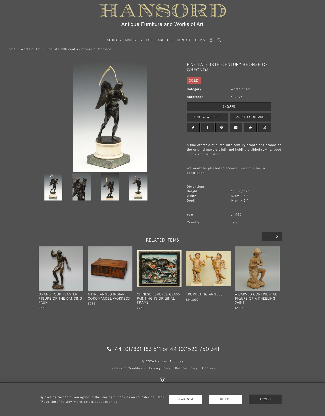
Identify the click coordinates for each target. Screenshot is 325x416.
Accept (265, 399)
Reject (225, 399)
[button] (219, 40)
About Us (166, 40)
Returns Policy (186, 368)
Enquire (229, 106)
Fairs (150, 40)
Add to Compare (250, 117)
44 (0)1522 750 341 (195, 349)
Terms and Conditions (127, 368)
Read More (186, 399)
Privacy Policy (160, 368)
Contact (184, 40)
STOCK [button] (113, 40)
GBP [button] (199, 40)
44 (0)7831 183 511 (138, 349)
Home (11, 49)
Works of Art (31, 49)
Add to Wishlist (207, 117)
